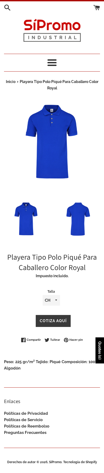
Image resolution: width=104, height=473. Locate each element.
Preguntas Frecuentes (25, 432)
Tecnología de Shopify (80, 462)
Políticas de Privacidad (26, 413)
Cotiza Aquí (53, 321)
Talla (51, 291)
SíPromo (55, 462)
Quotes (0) (100, 350)
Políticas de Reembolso (26, 426)
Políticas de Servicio (23, 419)
